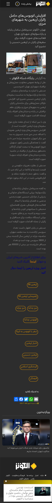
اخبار (36, 475)
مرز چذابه (32, 308)
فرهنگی (33, 378)
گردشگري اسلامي (29, 366)
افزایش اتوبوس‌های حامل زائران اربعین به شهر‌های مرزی (27, 19)
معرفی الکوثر (24, 479)
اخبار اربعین (31, 343)
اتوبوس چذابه (30, 319)
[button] (48, 436)
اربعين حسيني (30, 355)
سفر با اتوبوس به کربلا (26, 331)
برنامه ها (29, 475)
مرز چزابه (20, 308)
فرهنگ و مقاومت (18, 475)
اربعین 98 (32, 284)
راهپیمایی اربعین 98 (27, 296)
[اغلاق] (6, 481)
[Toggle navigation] (8, 4)
